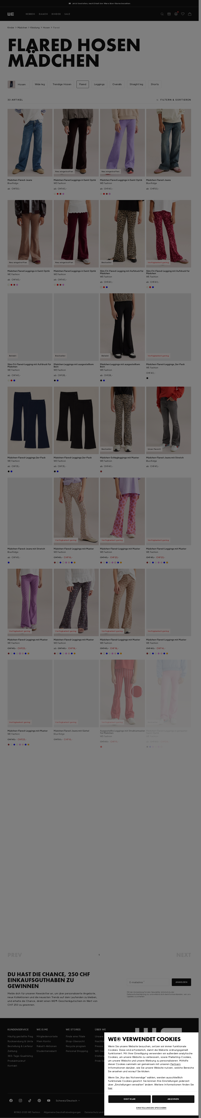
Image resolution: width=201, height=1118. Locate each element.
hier (110, 1088)
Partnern (175, 1064)
